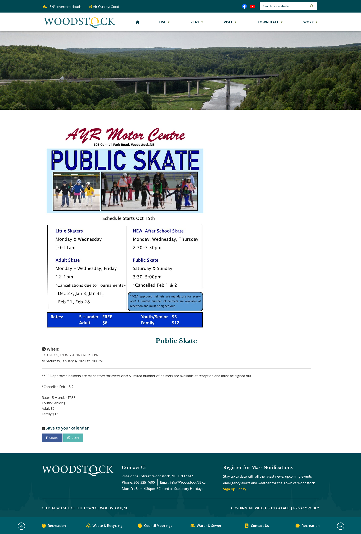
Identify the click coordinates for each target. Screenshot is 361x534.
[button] (311, 6)
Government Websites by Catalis (260, 508)
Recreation (57, 525)
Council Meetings (158, 525)
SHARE (53, 438)
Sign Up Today (234, 489)
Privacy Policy (306, 508)
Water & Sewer (209, 525)
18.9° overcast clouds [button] (64, 6)
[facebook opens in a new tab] (244, 6)
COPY (75, 438)
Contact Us (260, 525)
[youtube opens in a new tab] (252, 6)
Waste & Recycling (107, 525)
